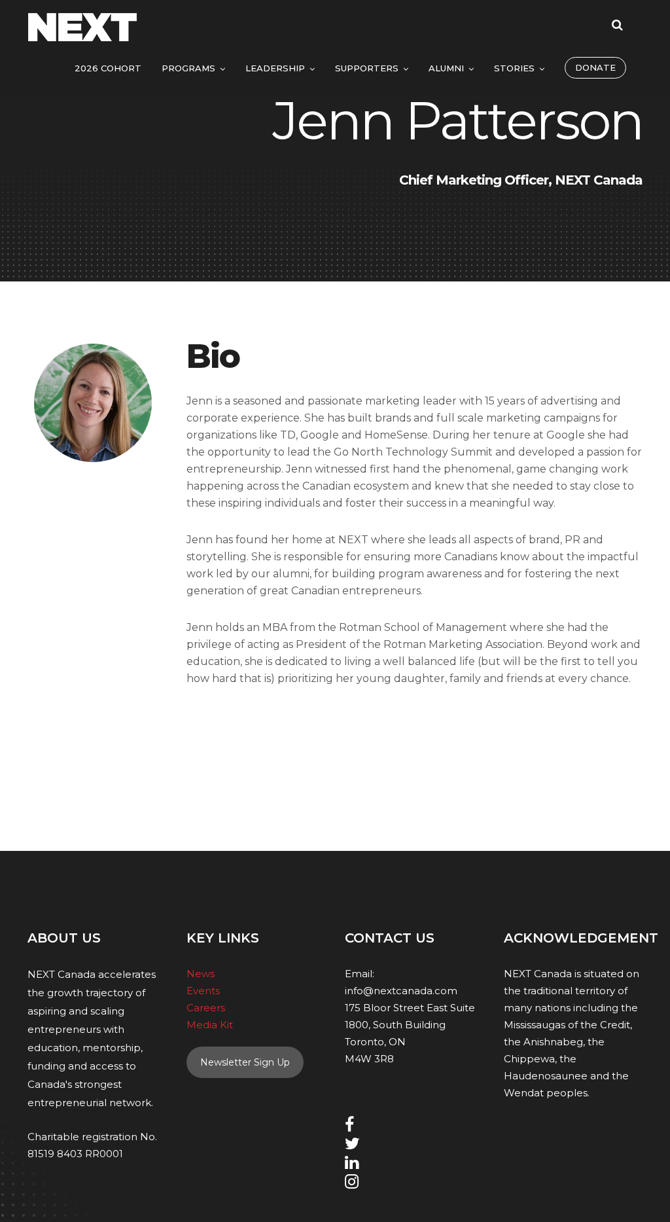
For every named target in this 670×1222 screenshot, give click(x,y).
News (200, 973)
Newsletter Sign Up (245, 1062)
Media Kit (209, 1024)
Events (203, 990)
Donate (595, 67)
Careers (205, 1007)
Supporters (366, 68)
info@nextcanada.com (401, 990)
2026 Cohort (108, 68)
